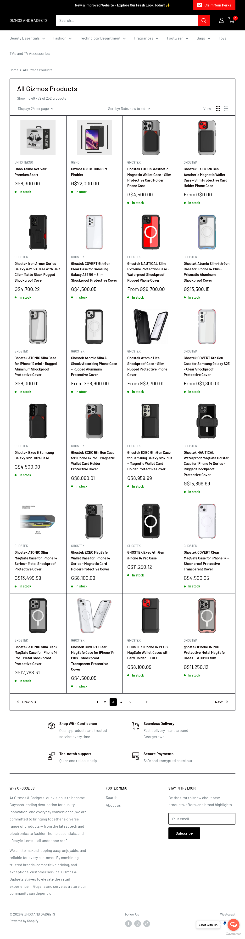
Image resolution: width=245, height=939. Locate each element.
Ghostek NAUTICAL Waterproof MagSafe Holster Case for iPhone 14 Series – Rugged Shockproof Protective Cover (206, 463)
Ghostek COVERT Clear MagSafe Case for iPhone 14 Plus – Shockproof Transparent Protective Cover (92, 658)
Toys (222, 38)
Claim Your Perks (218, 5)
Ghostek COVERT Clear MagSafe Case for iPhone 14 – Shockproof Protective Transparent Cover (206, 560)
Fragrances (143, 38)
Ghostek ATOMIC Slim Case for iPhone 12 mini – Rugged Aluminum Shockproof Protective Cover (36, 366)
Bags (201, 38)
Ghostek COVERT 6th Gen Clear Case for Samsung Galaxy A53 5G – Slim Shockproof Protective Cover (94, 271)
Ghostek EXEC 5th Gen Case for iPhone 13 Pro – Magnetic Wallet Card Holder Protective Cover (93, 460)
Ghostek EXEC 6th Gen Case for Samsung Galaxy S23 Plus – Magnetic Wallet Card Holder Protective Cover (149, 460)
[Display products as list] (226, 108)
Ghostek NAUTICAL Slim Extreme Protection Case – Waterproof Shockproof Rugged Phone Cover (148, 271)
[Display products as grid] (218, 108)
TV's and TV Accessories (30, 53)
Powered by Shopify (24, 921)
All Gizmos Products (37, 70)
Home (14, 70)
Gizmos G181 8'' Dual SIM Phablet (89, 171)
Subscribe (184, 833)
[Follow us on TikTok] (146, 923)
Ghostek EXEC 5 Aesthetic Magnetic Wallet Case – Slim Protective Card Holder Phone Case (149, 177)
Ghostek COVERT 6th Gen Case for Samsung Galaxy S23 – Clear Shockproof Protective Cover (207, 366)
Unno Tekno (24, 162)
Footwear (175, 38)
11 (147, 702)
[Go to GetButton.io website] (233, 934)
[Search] (204, 20)
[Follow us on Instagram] (137, 923)
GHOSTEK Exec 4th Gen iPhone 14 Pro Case (145, 555)
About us (113, 805)
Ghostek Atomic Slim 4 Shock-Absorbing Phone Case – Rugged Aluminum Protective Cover (94, 366)
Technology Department (100, 38)
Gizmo (75, 162)
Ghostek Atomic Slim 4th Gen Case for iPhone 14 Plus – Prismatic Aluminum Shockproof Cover (206, 271)
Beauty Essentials (25, 38)
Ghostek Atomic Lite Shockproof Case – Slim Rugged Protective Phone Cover (147, 366)
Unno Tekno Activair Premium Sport (31, 171)
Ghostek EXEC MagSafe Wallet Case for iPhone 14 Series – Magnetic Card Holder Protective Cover (90, 560)
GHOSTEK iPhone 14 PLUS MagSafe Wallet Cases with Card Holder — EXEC (148, 652)
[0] (231, 20)
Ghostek (134, 162)
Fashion (60, 38)
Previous (29, 702)
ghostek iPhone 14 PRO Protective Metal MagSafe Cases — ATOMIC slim (204, 652)
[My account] (221, 20)
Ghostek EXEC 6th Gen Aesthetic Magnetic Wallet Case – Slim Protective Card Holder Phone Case (205, 177)
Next (219, 702)
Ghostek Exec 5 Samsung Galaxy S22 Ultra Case (34, 455)
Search (111, 797)
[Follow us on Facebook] (128, 923)
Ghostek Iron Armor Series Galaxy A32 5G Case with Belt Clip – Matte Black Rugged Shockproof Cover (37, 271)
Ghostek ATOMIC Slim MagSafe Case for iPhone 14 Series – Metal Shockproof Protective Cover (36, 560)
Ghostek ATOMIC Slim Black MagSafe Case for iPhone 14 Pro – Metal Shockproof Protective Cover (36, 655)
